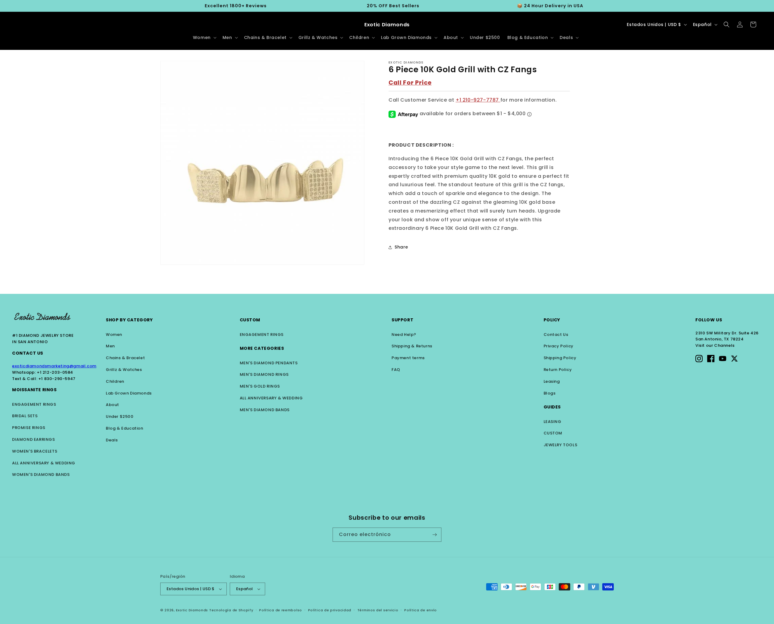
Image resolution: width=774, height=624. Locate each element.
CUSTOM (553, 433)
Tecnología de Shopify (231, 610)
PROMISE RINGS (28, 428)
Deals (112, 440)
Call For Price (410, 83)
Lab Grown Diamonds (129, 393)
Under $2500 (120, 416)
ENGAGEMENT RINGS (34, 404)
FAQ (396, 369)
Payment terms (408, 358)
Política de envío (420, 610)
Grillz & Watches (124, 369)
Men (110, 346)
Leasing (552, 381)
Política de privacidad (329, 610)
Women (114, 334)
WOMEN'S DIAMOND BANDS (41, 474)
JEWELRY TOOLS (560, 445)
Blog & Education (124, 428)
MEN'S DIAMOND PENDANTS (269, 363)
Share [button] (401, 247)
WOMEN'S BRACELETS (34, 451)
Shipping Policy (560, 358)
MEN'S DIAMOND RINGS (264, 374)
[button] (204, 37)
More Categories (262, 348)
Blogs (550, 393)
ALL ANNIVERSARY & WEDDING (43, 463)
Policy (552, 320)
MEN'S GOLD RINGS (260, 386)
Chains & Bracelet (125, 358)
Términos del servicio (377, 610)
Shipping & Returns (412, 346)
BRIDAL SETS (25, 416)
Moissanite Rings (34, 390)
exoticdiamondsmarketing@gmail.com (54, 366)
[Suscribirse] (434, 535)
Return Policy (558, 369)
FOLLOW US (708, 320)
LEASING (552, 421)
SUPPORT (402, 320)
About (112, 405)
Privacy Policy (559, 346)
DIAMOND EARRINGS (33, 439)
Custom (250, 320)
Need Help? (404, 334)
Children (115, 381)
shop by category (129, 320)
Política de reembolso (280, 610)
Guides (552, 407)
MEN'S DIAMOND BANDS (265, 410)
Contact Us (27, 353)
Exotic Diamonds (192, 610)
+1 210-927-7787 (478, 100)
